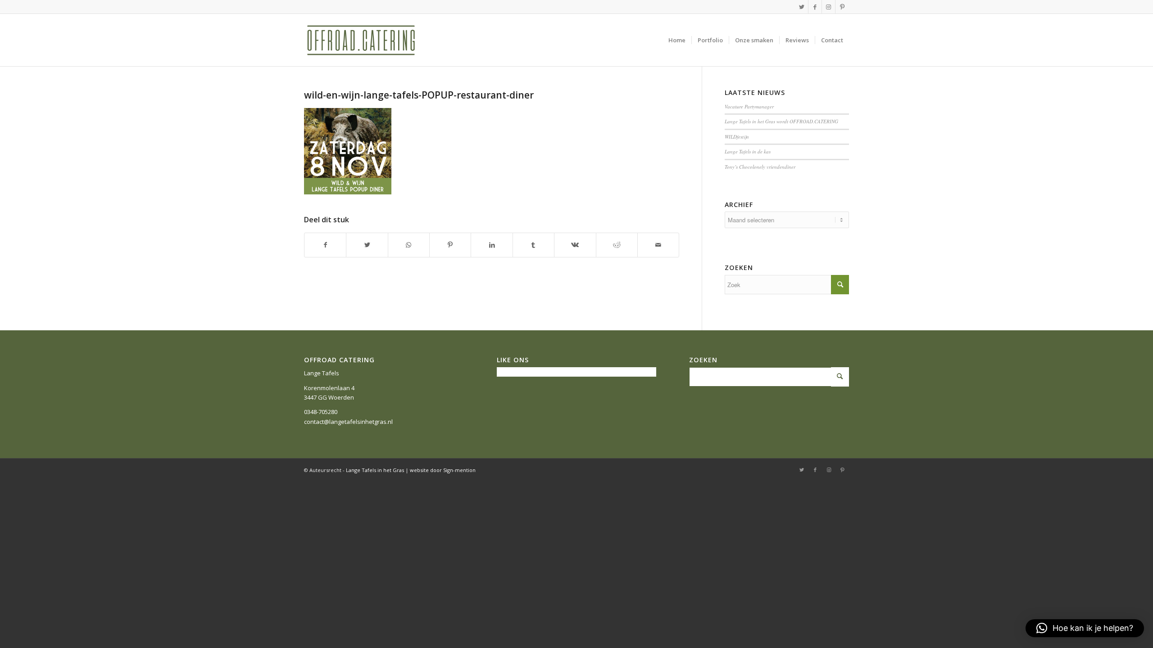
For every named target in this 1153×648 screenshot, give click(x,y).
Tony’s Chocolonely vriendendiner (760, 166)
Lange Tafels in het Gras (375, 470)
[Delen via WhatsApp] (408, 244)
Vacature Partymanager (749, 106)
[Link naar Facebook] (815, 7)
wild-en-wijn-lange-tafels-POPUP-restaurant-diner (419, 95)
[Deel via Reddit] (616, 244)
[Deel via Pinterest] (450, 244)
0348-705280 (320, 412)
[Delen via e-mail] (658, 244)
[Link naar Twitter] (801, 7)
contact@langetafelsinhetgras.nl (348, 422)
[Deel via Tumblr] (533, 244)
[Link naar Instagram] (828, 7)
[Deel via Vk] (574, 244)
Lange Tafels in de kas (748, 151)
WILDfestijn (737, 136)
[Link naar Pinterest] (842, 7)
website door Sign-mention (443, 470)
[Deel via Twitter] (366, 244)
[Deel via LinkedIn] (491, 244)
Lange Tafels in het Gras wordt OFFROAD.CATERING (781, 121)
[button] (1085, 628)
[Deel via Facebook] (325, 244)
